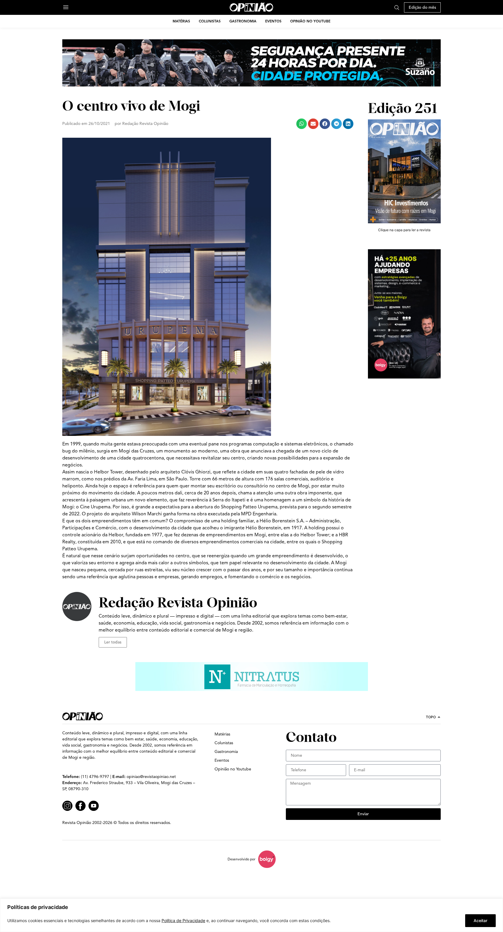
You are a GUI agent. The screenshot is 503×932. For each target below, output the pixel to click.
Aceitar (480, 920)
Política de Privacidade (183, 920)
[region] (251, 915)
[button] (301, 124)
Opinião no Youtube (310, 21)
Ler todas (112, 642)
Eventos (273, 21)
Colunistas (210, 21)
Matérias (181, 21)
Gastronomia (242, 21)
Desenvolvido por (241, 859)
